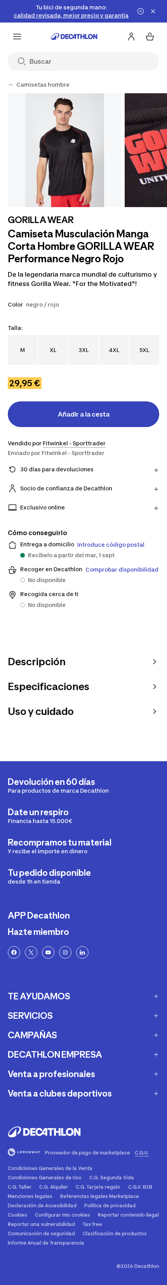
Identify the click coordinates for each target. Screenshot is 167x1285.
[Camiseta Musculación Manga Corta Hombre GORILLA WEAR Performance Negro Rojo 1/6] (65, 150)
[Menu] (17, 36)
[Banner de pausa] (140, 11)
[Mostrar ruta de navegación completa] (11, 85)
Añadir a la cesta (84, 414)
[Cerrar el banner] (153, 11)
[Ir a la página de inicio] (74, 36)
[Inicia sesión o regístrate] (131, 36)
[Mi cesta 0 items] (150, 36)
